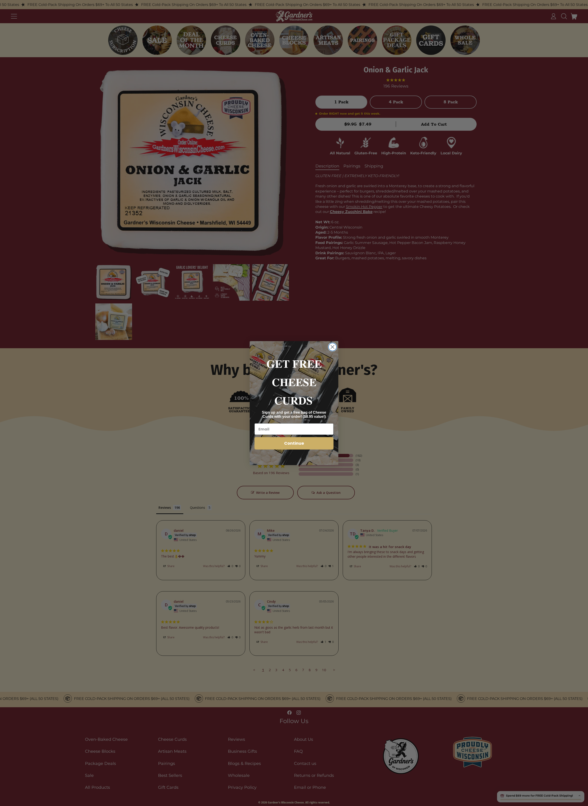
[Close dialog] (332, 347)
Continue (294, 443)
